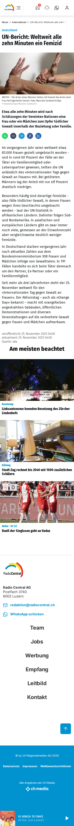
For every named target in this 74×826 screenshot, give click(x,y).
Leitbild (37, 683)
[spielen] (67, 818)
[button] (57, 8)
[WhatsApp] (5, 136)
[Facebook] (30, 136)
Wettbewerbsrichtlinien (55, 766)
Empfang (37, 669)
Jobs (37, 641)
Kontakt (37, 697)
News (5, 22)
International (19, 22)
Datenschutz (11, 766)
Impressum (30, 766)
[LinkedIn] (38, 136)
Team (37, 627)
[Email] (22, 136)
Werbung (37, 655)
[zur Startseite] (9, 8)
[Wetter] (47, 8)
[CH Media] (37, 788)
